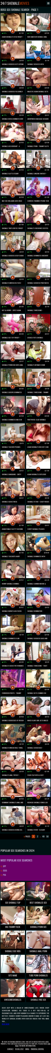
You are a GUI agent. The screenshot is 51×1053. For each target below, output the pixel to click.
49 (43, 836)
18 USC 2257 (19, 1049)
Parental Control (37, 1049)
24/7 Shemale (15, 3)
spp (4, 866)
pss (4, 874)
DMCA (27, 1049)
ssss (4, 870)
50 (47, 836)
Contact (10, 1049)
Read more (5, 1024)
